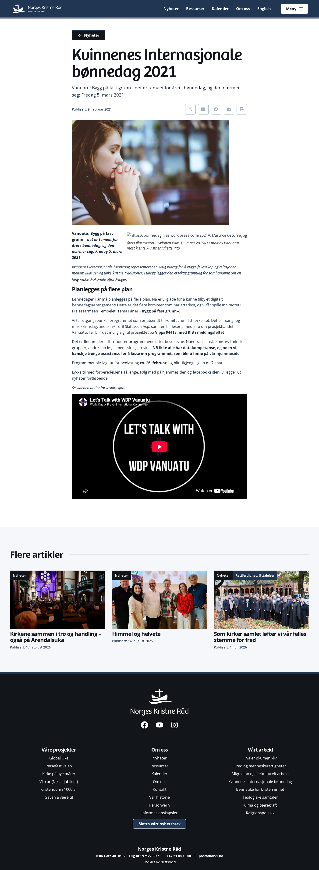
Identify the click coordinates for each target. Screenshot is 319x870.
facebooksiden (206, 372)
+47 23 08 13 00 (179, 856)
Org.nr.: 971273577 (144, 856)
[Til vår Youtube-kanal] (159, 725)
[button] (190, 109)
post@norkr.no (211, 856)
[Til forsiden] (37, 8)
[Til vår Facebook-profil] (144, 725)
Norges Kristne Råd (159, 849)
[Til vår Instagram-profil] (174, 725)
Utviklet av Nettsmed (159, 862)
